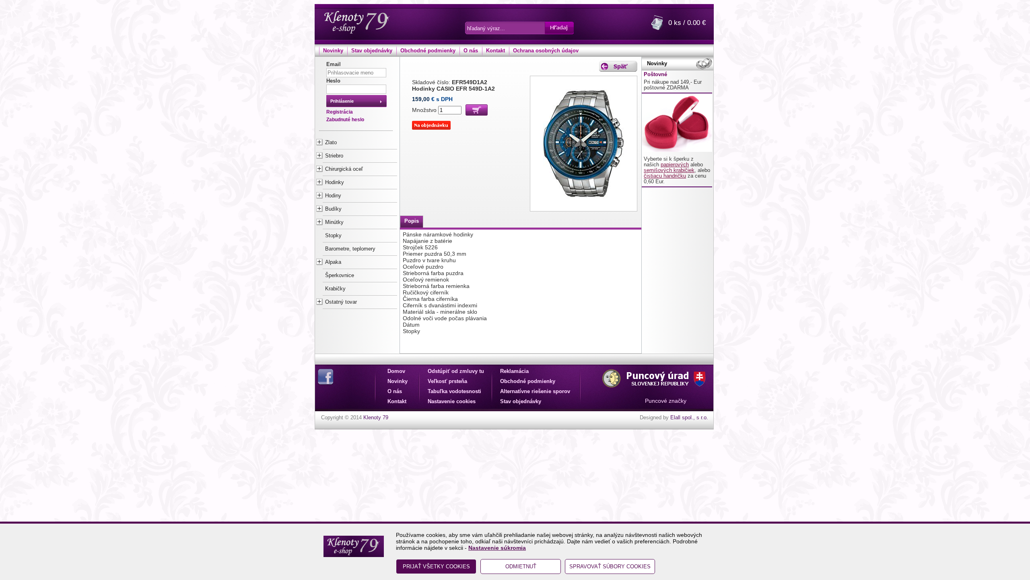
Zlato (331, 142)
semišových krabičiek (669, 170)
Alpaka (333, 262)
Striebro (334, 156)
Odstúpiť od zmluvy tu (456, 371)
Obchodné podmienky (427, 51)
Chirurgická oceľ (344, 169)
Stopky (333, 235)
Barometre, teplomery (350, 249)
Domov (396, 371)
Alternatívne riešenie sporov (535, 391)
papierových (675, 165)
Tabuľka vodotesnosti (454, 391)
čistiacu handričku (665, 176)
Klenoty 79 (375, 417)
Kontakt (495, 51)
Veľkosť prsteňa (447, 381)
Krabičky (335, 289)
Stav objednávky (371, 51)
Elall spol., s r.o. (689, 417)
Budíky (333, 209)
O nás (471, 51)
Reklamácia (514, 371)
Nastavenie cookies (452, 401)
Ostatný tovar (341, 302)
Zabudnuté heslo (345, 119)
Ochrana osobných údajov (546, 51)
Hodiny (333, 196)
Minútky (334, 222)
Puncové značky (665, 401)
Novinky (333, 51)
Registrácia (339, 112)
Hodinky (334, 182)
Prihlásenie (342, 101)
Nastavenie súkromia (497, 548)
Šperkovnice (339, 275)
